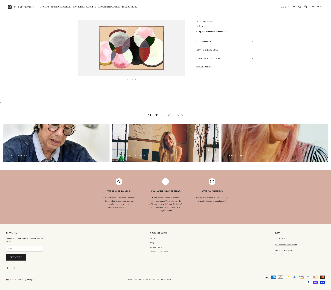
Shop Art (44, 7)
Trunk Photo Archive (84, 7)
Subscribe (16, 257)
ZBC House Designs (61, 7)
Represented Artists (109, 7)
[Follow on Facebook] (7, 268)
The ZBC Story (129, 7)
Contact (153, 238)
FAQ (152, 243)
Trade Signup (317, 7)
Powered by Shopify (161, 280)
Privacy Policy (156, 247)
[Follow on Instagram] (14, 268)
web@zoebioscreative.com (286, 245)
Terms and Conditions (159, 252)
